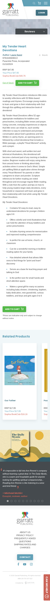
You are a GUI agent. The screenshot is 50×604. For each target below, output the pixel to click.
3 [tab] (15, 501)
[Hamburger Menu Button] (45, 3)
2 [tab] (11, 501)
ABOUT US (25, 532)
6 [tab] (27, 501)
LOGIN (41, 12)
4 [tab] (19, 501)
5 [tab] (23, 501)
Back (44, 55)
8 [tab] (34, 501)
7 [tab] (30, 501)
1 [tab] (7, 501)
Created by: (20, 583)
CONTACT (25, 557)
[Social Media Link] (18, 564)
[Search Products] (34, 3)
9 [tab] (38, 501)
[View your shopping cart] (39, 3)
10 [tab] (42, 501)
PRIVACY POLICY (25, 535)
